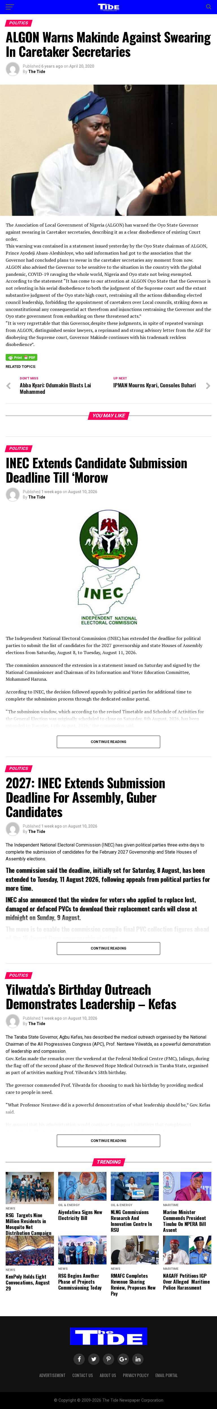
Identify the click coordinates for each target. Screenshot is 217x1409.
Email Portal (166, 1375)
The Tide (36, 71)
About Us (108, 1375)
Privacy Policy (136, 1375)
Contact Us (82, 1375)
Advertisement (52, 1375)
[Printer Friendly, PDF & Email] (21, 357)
